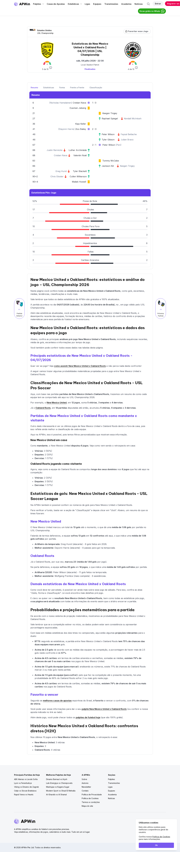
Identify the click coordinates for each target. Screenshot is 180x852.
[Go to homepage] (22, 4)
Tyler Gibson (108, 139)
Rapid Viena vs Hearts (23, 794)
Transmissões (111, 4)
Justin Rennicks (54, 150)
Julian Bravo (127, 139)
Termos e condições (91, 802)
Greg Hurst (61, 171)
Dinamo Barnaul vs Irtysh (56, 779)
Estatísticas (73, 4)
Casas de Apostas (56, 4)
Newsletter (86, 787)
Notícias (139, 4)
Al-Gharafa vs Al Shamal (56, 794)
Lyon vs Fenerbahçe (23, 783)
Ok (156, 845)
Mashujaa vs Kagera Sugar (57, 787)
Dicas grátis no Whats (150, 11)
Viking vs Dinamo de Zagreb (26, 787)
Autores (85, 783)
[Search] (148, 4)
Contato (85, 791)
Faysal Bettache (129, 134)
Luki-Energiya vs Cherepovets (59, 783)
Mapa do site (87, 806)
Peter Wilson (108, 134)
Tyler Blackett (80, 171)
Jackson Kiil (108, 166)
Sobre (84, 779)
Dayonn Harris (66, 129)
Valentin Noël (80, 155)
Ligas (87, 4)
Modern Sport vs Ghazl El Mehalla (60, 791)
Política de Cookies (90, 798)
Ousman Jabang (78, 108)
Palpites (37, 4)
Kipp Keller (80, 123)
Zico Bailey (80, 129)
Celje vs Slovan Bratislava (25, 791)
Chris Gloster (57, 176)
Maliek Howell (79, 181)
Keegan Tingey (109, 113)
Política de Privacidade (92, 794)
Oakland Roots (43, 408)
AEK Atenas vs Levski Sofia (26, 779)
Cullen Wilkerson (78, 176)
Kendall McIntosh (132, 118)
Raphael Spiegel (110, 118)
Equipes (97, 4)
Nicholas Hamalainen (60, 102)
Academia (126, 4)
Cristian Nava (79, 102)
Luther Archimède (78, 150)
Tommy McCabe (110, 160)
